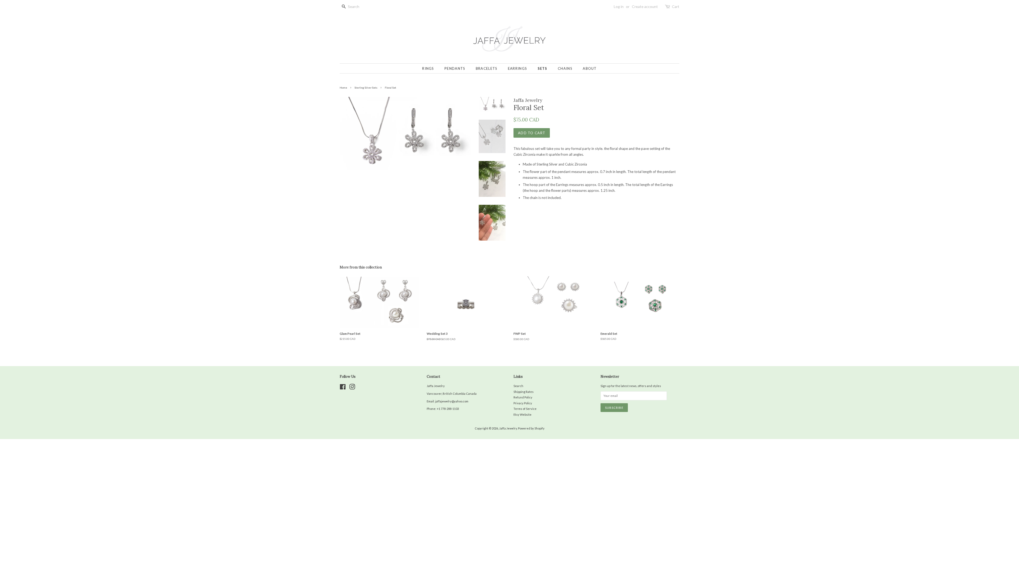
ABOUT (590, 68)
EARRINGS (517, 68)
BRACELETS (487, 68)
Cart (675, 6)
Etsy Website (522, 414)
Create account (645, 6)
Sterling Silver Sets (366, 87)
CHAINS (565, 68)
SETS (542, 68)
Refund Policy (522, 397)
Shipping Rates (523, 391)
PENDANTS (454, 68)
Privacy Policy (522, 403)
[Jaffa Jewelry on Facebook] (343, 388)
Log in (619, 6)
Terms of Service (525, 408)
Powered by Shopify (531, 428)
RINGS (428, 68)
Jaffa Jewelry (508, 428)
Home (343, 87)
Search (518, 386)
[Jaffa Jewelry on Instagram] (352, 388)
